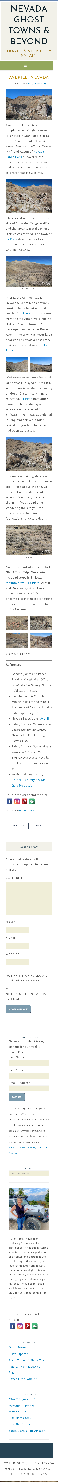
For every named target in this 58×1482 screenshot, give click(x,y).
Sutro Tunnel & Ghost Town (27, 1360)
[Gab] (32, 801)
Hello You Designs (29, 1474)
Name (10, 922)
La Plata (11, 239)
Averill (44, 718)
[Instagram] (17, 801)
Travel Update (18, 1354)
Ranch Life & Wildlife (23, 1379)
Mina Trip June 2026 (22, 1399)
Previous (19, 826)
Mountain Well (16, 583)
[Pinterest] (24, 801)
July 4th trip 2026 (20, 1424)
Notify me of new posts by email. (28, 996)
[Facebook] (9, 801)
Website (13, 954)
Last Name (16, 1070)
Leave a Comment (37, 84)
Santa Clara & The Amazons (28, 1430)
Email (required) (21, 1083)
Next (39, 826)
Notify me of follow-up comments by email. (28, 978)
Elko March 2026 (20, 1417)
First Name (16, 1057)
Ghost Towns (26, 811)
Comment (15, 878)
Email (11, 938)
